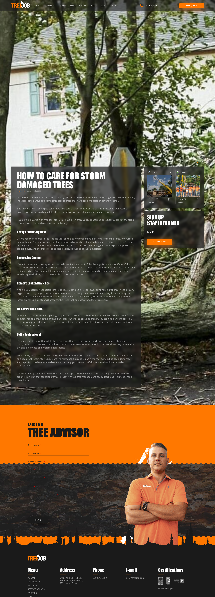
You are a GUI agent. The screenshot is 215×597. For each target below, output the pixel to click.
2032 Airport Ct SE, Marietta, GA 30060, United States (71, 580)
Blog (103, 6)
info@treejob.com (135, 577)
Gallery (62, 6)
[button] (197, 162)
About (37, 6)
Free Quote (191, 5)
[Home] (20, 4)
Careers (93, 6)
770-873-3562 (151, 5)
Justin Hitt (21, 191)
